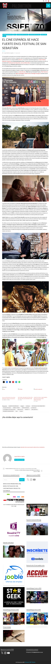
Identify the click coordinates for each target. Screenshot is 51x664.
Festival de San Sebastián (14, 62)
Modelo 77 (27, 409)
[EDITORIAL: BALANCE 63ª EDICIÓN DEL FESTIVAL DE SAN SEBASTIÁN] (25, 392)
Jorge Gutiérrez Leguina (9, 52)
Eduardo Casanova (6, 61)
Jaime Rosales (22, 71)
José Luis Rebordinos (25, 62)
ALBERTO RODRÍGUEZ (14, 406)
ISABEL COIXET (16, 407)
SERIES (4, 36)
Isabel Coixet (28, 73)
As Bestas (28, 406)
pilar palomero (35, 409)
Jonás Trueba (42, 59)
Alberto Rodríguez (20, 73)
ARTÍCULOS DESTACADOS (7, 34)
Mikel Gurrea (20, 409)
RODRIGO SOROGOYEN (8, 411)
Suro (17, 411)
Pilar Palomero (44, 71)
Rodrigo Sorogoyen (36, 73)
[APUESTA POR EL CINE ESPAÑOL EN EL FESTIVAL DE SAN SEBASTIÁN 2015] (41, 392)
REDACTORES (44, 34)
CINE (14, 34)
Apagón (22, 406)
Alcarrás (20, 59)
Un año (21, 411)
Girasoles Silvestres (7, 407)
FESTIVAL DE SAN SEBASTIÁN (38, 406)
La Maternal (33, 407)
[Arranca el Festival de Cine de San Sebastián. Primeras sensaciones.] (9, 392)
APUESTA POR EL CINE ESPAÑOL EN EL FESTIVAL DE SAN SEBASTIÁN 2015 (40, 398)
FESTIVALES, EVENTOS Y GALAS (22, 34)
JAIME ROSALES (25, 407)
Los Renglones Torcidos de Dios (9, 409)
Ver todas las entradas (19, 459)
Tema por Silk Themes (30, 662)
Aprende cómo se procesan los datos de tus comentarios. (33, 447)
